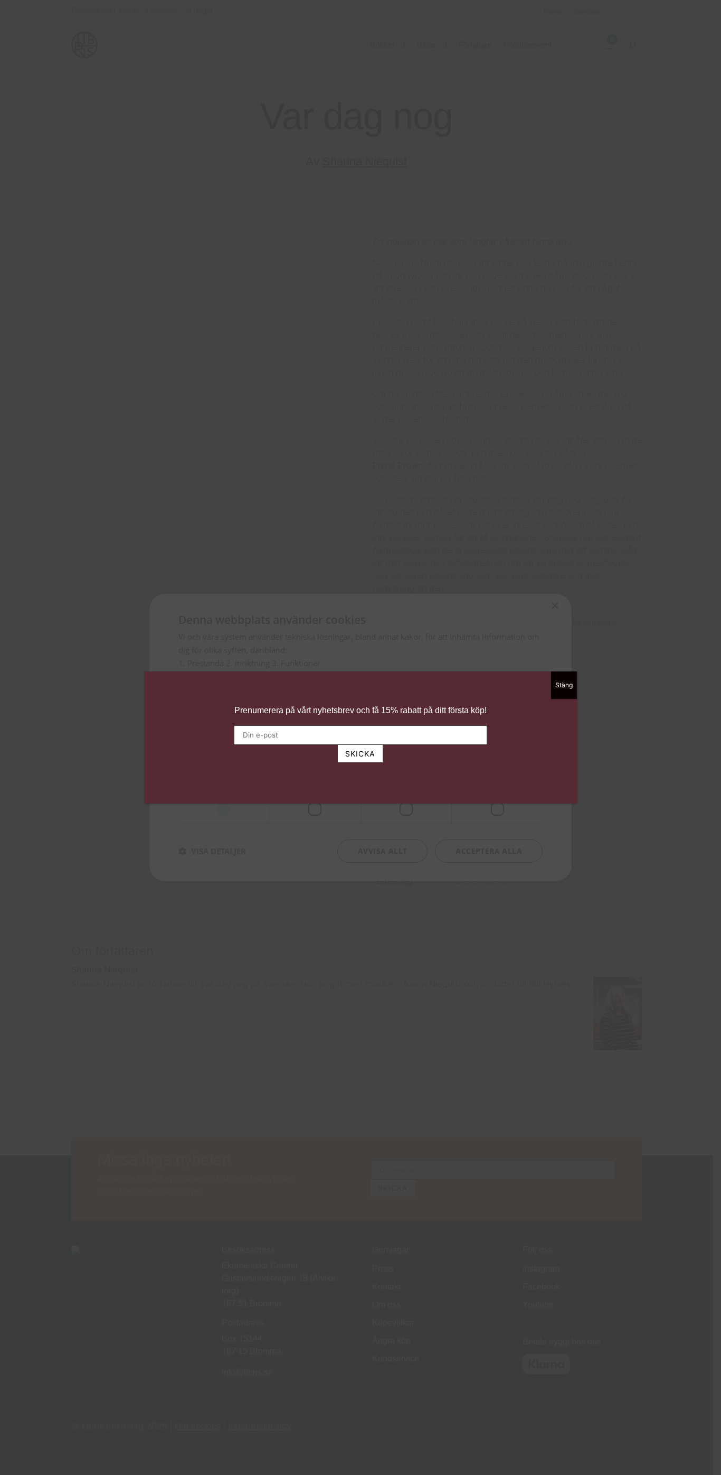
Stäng (564, 685)
